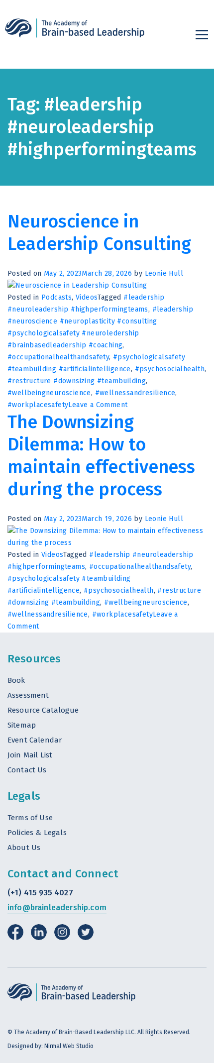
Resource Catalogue (43, 710)
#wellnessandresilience (135, 393)
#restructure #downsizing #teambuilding (76, 381)
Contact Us (27, 769)
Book (16, 680)
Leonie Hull (164, 273)
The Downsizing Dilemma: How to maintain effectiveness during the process (101, 455)
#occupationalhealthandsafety (58, 357)
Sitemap (21, 725)
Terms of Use (30, 817)
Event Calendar (34, 740)
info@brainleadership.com (57, 907)
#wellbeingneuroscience (49, 393)
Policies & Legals (37, 832)
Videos (87, 297)
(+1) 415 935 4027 (40, 892)
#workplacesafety (37, 405)
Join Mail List (29, 754)
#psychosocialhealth (170, 369)
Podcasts (56, 297)
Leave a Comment (97, 405)
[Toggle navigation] (202, 34)
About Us (23, 847)
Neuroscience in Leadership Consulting (99, 233)
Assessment (28, 695)
